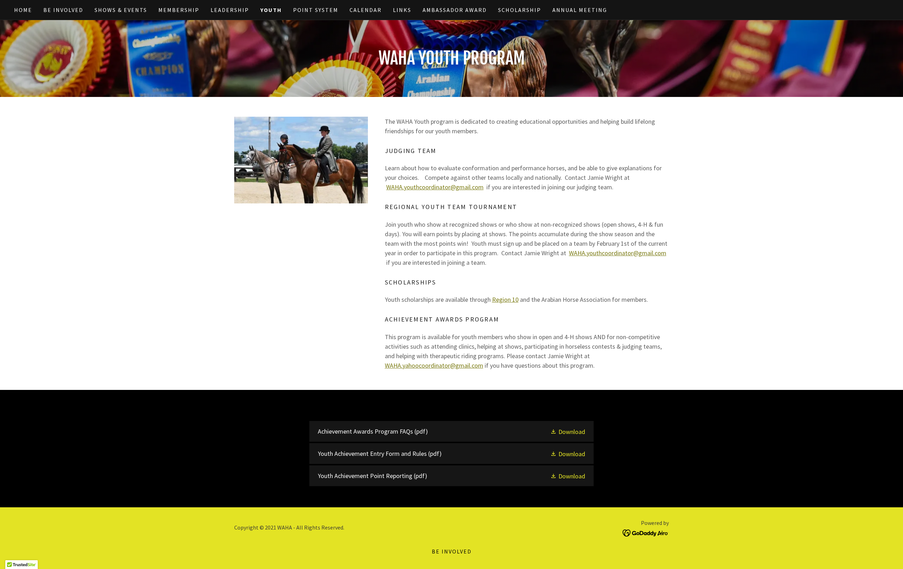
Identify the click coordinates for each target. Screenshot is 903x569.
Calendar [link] (366, 9)
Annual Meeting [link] (579, 9)
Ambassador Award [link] (455, 9)
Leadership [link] (230, 9)
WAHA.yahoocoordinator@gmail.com (434, 365)
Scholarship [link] (519, 9)
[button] (567, 431)
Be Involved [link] (63, 9)
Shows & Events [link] (121, 9)
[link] (451, 431)
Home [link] (23, 9)
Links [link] (402, 9)
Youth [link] (271, 9)
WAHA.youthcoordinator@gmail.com (435, 187)
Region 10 (505, 299)
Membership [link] (178, 9)
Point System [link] (315, 9)
